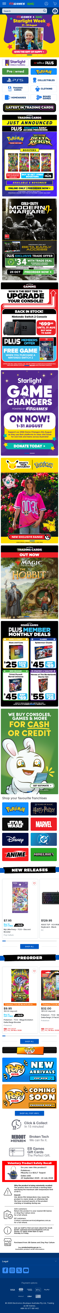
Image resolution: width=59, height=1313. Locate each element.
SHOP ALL (29, 946)
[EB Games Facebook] (5, 1270)
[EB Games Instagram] (12, 1270)
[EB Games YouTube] (26, 1270)
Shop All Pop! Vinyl (29, 1113)
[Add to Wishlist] (34, 883)
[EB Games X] (19, 1270)
